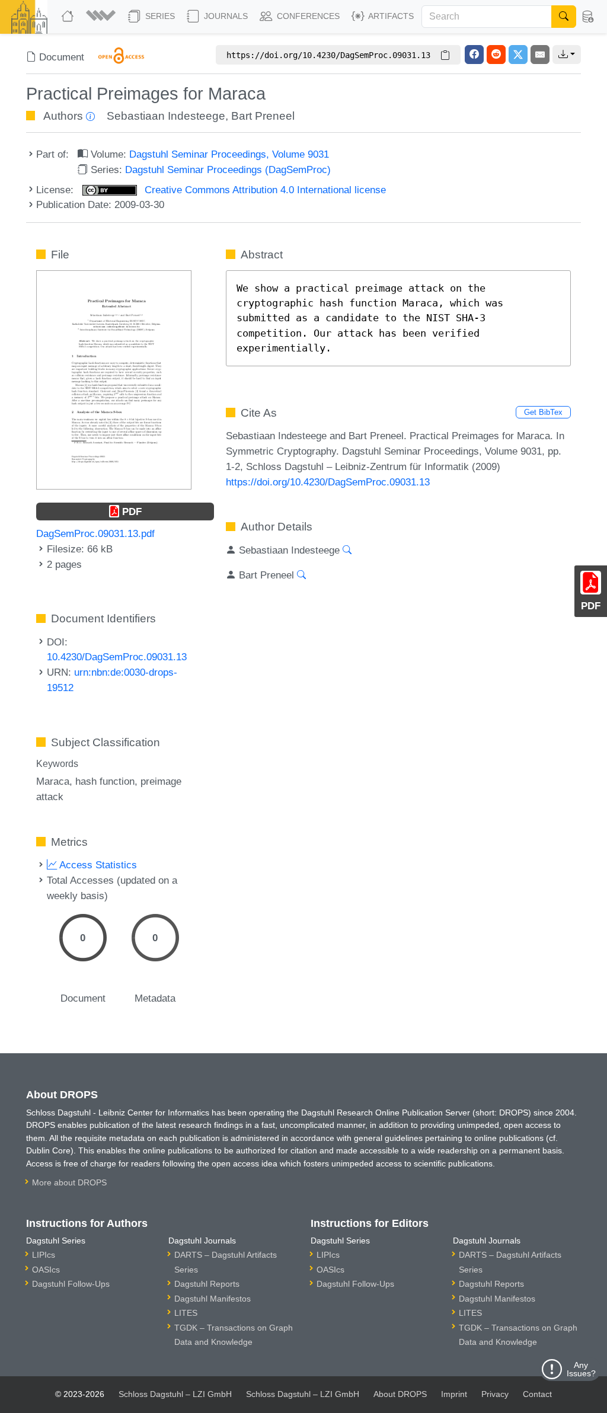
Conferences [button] (307, 16)
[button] (102, 16)
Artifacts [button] (390, 16)
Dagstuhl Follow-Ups (71, 1284)
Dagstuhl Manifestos (212, 1298)
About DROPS (400, 1394)
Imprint (454, 1394)
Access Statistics (97, 865)
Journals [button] (225, 16)
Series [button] (159, 16)
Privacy (495, 1394)
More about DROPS (69, 1182)
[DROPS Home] (69, 16)
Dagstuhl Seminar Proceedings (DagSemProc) (228, 169)
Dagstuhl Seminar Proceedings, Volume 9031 (229, 154)
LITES (185, 1313)
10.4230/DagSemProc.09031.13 (117, 657)
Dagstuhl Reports (206, 1284)
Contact (537, 1394)
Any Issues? (581, 1369)
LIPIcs (43, 1254)
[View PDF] (113, 379)
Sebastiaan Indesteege (166, 116)
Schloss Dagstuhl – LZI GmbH (175, 1394)
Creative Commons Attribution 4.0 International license (264, 190)
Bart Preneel (263, 116)
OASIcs (46, 1269)
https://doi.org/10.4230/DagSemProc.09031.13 (328, 482)
